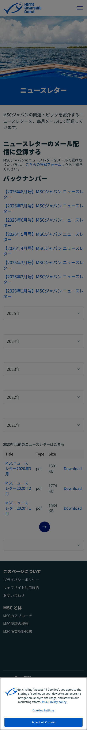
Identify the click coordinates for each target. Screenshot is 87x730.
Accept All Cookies (43, 722)
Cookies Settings (43, 710)
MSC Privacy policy (54, 702)
